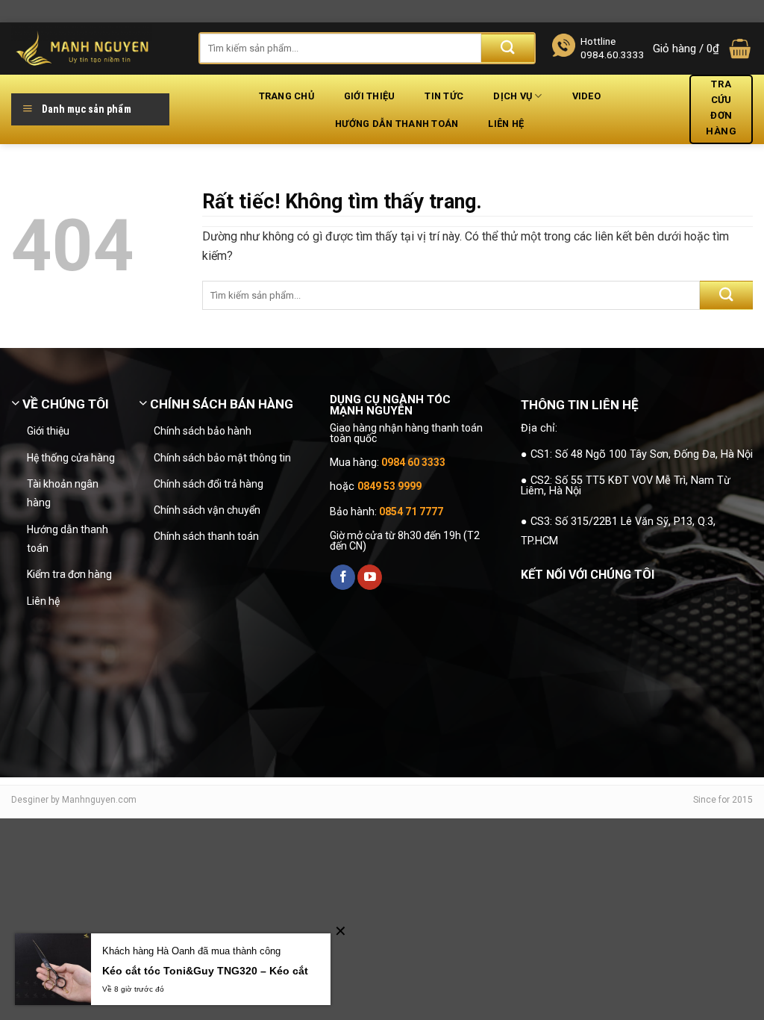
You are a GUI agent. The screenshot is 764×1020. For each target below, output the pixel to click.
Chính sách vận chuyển (207, 510)
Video (586, 96)
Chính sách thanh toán (206, 536)
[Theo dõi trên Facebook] (343, 577)
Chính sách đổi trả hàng (208, 484)
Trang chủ (286, 96)
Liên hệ (506, 123)
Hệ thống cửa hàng (71, 458)
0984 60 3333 (413, 462)
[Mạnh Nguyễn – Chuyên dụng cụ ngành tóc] (93, 48)
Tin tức (444, 96)
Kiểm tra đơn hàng (69, 574)
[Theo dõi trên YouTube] (369, 577)
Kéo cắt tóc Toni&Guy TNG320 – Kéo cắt (205, 971)
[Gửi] (507, 48)
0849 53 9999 (389, 486)
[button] (703, 48)
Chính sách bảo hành (202, 431)
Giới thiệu (369, 96)
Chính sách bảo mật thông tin (222, 458)
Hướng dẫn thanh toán (396, 123)
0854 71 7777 (411, 511)
